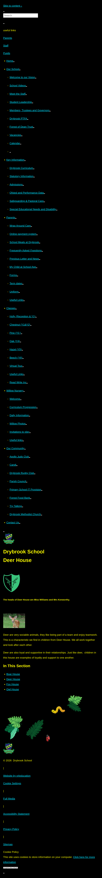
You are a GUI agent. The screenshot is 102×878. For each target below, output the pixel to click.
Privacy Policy (11, 829)
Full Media (9, 798)
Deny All (15, 867)
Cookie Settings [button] (12, 783)
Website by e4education (17, 775)
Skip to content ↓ (12, 5)
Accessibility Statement (16, 813)
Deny (11, 867)
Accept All (6, 867)
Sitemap (8, 844)
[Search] (3, 23)
